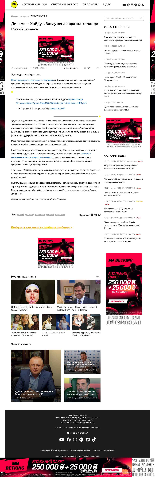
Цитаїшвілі (60, 214)
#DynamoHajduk (23, 103)
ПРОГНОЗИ (90, 4)
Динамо (29, 214)
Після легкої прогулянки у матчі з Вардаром (32, 80)
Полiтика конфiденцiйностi (104, 450)
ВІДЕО (107, 4)
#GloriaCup (55, 103)
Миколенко (40, 214)
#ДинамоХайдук (75, 100)
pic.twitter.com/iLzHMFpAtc (74, 103)
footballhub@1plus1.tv (87, 423)
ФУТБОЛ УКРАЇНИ (34, 4)
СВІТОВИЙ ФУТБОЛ (64, 4)
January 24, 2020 (57, 109)
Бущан (20, 214)
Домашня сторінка (20, 16)
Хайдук (50, 214)
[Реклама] (77, 467)
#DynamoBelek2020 (40, 103)
